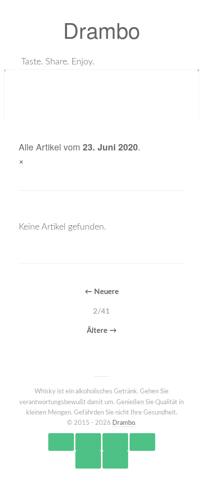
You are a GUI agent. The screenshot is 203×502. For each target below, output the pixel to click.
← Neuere (102, 291)
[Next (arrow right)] (115, 460)
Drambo (101, 29)
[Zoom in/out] (142, 442)
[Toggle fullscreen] (115, 442)
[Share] (88, 442)
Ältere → (102, 330)
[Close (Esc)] (61, 442)
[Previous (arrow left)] (88, 460)
